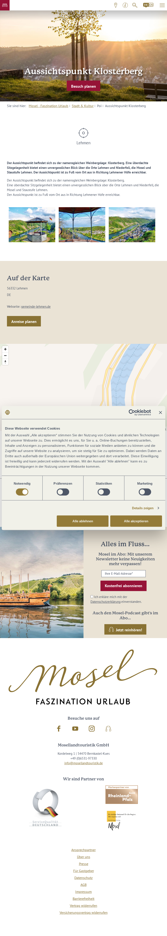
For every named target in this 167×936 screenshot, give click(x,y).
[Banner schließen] (160, 412)
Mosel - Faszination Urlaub (48, 106)
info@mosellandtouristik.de (83, 763)
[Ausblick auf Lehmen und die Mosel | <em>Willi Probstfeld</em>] (132, 224)
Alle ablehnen (82, 521)
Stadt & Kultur (83, 106)
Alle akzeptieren (136, 521)
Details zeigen (143, 508)
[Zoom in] (5, 349)
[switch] (63, 491)
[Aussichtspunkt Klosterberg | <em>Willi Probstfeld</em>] (32, 224)
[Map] (83, 387)
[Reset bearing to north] (5, 362)
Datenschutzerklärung (105, 602)
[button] (5, 5)
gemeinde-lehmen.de (36, 306)
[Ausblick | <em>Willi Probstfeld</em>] (82, 224)
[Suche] (135, 5)
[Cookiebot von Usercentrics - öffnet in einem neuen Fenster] (132, 412)
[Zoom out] (5, 355)
